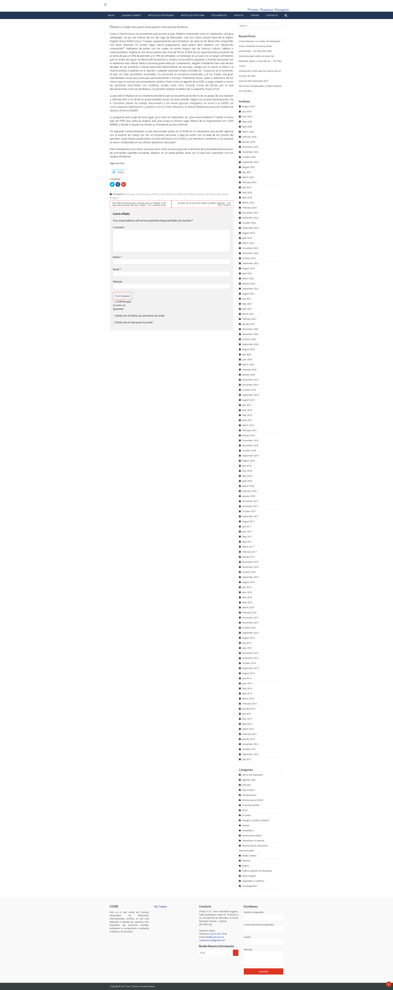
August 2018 (248, 460)
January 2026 (248, 141)
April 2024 (247, 197)
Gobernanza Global (251, 835)
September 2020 (250, 344)
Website (117, 281)
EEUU (245, 810)
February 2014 (249, 703)
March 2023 (248, 243)
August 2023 (248, 232)
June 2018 (247, 470)
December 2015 (250, 617)
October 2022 (249, 258)
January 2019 (248, 435)
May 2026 (247, 121)
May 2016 (247, 597)
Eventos (239, 15)
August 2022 (248, 268)
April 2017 (247, 541)
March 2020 (248, 364)
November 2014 (250, 658)
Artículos (130, 194)
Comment (118, 227)
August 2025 (248, 167)
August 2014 (248, 673)
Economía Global (250, 805)
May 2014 (247, 688)
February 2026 (249, 136)
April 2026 (247, 126)
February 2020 (249, 369)
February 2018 (249, 491)
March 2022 (248, 278)
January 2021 (248, 324)
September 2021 (250, 288)
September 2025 (250, 162)
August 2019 (248, 399)
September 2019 (250, 394)
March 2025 (248, 177)
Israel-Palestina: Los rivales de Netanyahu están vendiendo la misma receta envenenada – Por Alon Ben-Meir (259, 46)
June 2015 (247, 647)
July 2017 (246, 526)
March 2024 (248, 202)
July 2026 (246, 111)
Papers (245, 865)
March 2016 (248, 607)
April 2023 (247, 237)
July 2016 (246, 587)
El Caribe (246, 815)
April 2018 (247, 480)
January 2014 (248, 708)
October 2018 (249, 450)
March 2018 (248, 485)
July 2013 (246, 713)
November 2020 (250, 334)
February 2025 (249, 182)
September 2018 (250, 455)
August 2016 (248, 582)
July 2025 (246, 172)
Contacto (272, 15)
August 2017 (248, 521)
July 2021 (246, 298)
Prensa (255, 15)
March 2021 (248, 313)
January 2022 (248, 283)
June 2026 (247, 116)
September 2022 (250, 263)
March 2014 (248, 698)
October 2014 (249, 663)
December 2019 (250, 379)
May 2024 (247, 192)
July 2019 (246, 405)
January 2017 (248, 556)
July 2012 (246, 759)
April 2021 (247, 308)
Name (117, 257)
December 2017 (250, 501)
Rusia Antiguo (249, 875)
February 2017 (249, 551)
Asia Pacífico (248, 789)
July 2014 (246, 678)
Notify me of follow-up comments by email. (140, 315)
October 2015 (249, 627)
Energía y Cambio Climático (255, 820)
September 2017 (250, 516)
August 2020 (248, 349)
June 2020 (247, 359)
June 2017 (247, 531)
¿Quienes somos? (131, 15)
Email (117, 269)
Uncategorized (249, 885)
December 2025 (250, 146)
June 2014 (247, 683)
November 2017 (250, 506)
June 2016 (247, 592)
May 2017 (247, 536)
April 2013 (247, 723)
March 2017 (248, 546)
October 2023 (249, 222)
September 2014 (250, 668)
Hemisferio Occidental (173, 194)
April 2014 (247, 693)
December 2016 (250, 561)
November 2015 (250, 622)
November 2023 (250, 217)
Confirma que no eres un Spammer (122, 305)
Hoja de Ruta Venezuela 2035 (253, 80)
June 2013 (247, 718)
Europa (245, 825)
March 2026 (248, 131)
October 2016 (249, 572)
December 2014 (250, 653)
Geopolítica (247, 830)
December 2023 (250, 212)
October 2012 (249, 749)
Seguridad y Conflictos (253, 880)
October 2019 (249, 389)
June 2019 (247, 410)
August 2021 (248, 293)
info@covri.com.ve (215, 937)
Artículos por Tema (192, 15)
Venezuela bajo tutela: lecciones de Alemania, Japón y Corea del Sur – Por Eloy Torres (260, 61)
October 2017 (249, 511)
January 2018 (248, 496)
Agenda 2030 (248, 779)
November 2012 (250, 744)
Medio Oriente (249, 855)
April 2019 (247, 420)
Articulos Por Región (161, 15)
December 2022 (250, 248)
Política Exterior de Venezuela (204, 194)
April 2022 (247, 273)
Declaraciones (249, 795)
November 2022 (250, 253)
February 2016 (249, 612)
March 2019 (248, 425)
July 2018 (246, 465)
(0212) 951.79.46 (218, 933)
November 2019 (250, 384)
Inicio (111, 15)
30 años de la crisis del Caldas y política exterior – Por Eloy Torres (204, 204)
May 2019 (247, 415)
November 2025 (250, 151)
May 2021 (247, 303)
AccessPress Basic (147, 986)
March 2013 (248, 728)
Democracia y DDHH (147, 194)
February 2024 (249, 207)
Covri (128, 986)
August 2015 (248, 637)
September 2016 (250, 577)
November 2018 (250, 445)
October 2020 (249, 339)
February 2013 (249, 733)
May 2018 (247, 475)
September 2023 (250, 227)
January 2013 (248, 739)
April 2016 (247, 602)
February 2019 (249, 430)
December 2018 (250, 440)
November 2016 (250, 566)
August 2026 (248, 106)
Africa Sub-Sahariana (252, 774)
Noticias (246, 860)
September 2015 (250, 632)
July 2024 (246, 187)
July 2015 (246, 642)
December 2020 (250, 329)
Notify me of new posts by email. (134, 322)
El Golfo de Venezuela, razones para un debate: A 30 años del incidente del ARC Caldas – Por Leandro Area (139, 204)
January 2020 (248, 374)
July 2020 (246, 354)
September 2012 (250, 754)
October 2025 (249, 157)
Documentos (219, 15)
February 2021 (249, 318)
